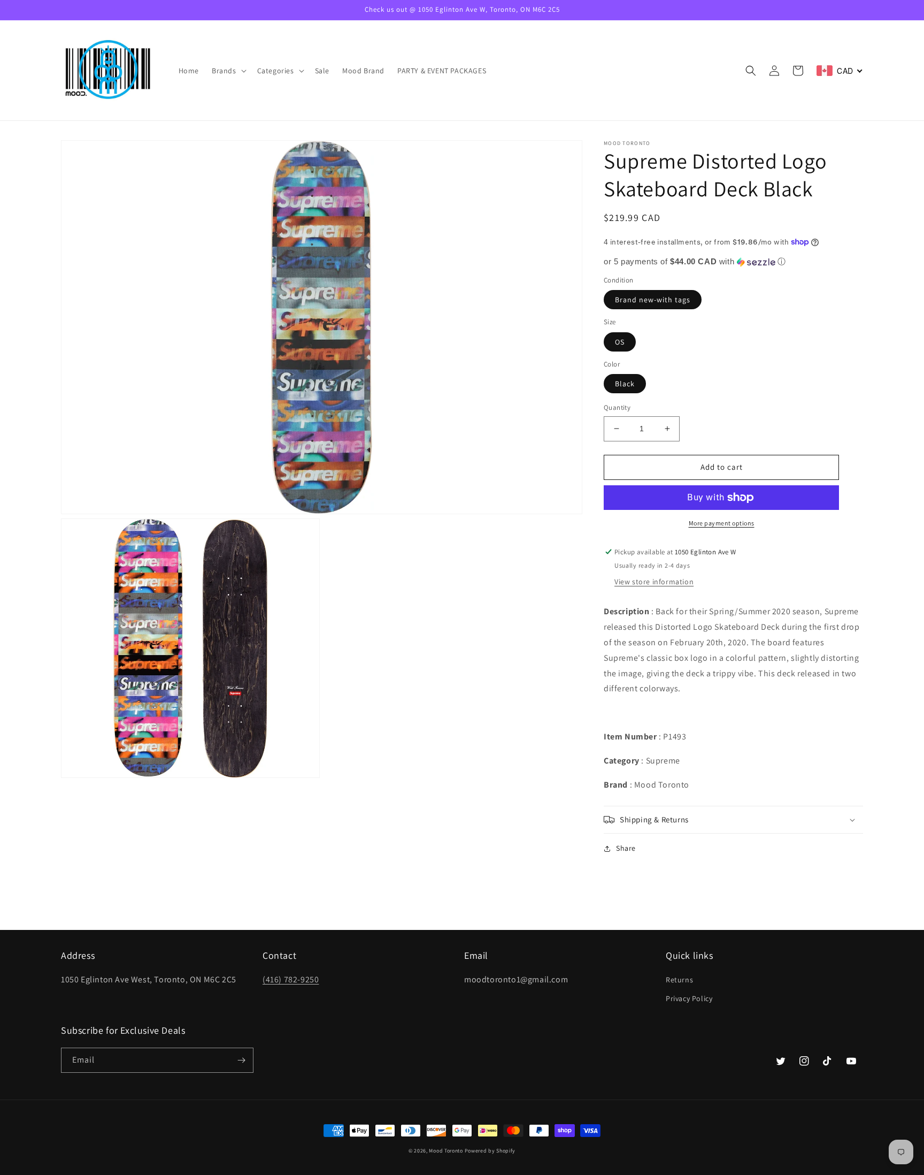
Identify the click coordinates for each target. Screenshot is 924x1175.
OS (620, 342)
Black (625, 383)
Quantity (617, 407)
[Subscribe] (241, 1060)
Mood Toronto (446, 1150)
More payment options (721, 523)
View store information (654, 581)
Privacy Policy (689, 998)
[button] (228, 70)
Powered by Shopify (490, 1150)
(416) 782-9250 (291, 979)
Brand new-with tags (652, 299)
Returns (679, 980)
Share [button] (626, 848)
